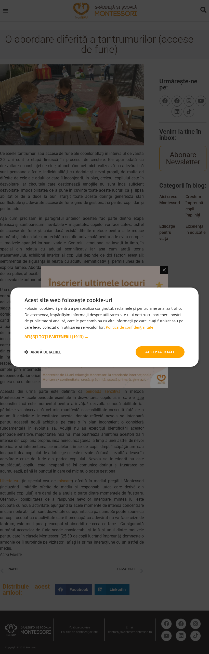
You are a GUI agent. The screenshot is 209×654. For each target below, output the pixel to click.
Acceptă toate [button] (160, 351)
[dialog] (104, 326)
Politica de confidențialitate (129, 327)
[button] (104, 336)
